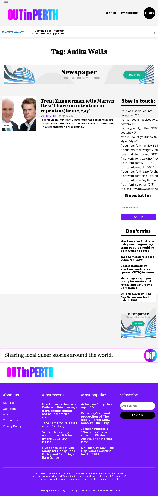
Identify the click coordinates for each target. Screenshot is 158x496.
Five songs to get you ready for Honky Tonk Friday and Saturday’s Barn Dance (136, 283)
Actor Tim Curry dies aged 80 (96, 405)
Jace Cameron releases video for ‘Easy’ (137, 258)
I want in (138, 216)
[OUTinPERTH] (33, 15)
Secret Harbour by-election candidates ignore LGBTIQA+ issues (137, 269)
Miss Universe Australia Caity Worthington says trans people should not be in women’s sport (138, 246)
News (7, 125)
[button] (110, 13)
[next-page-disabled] (154, 33)
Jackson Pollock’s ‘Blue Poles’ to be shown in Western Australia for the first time (96, 435)
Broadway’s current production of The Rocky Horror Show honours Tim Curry (95, 418)
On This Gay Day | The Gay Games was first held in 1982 (136, 297)
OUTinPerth (48, 116)
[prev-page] (32, 33)
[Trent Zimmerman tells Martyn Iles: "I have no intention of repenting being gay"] (19, 113)
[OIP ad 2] (79, 355)
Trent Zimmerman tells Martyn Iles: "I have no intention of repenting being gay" (77, 105)
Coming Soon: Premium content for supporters (50, 32)
